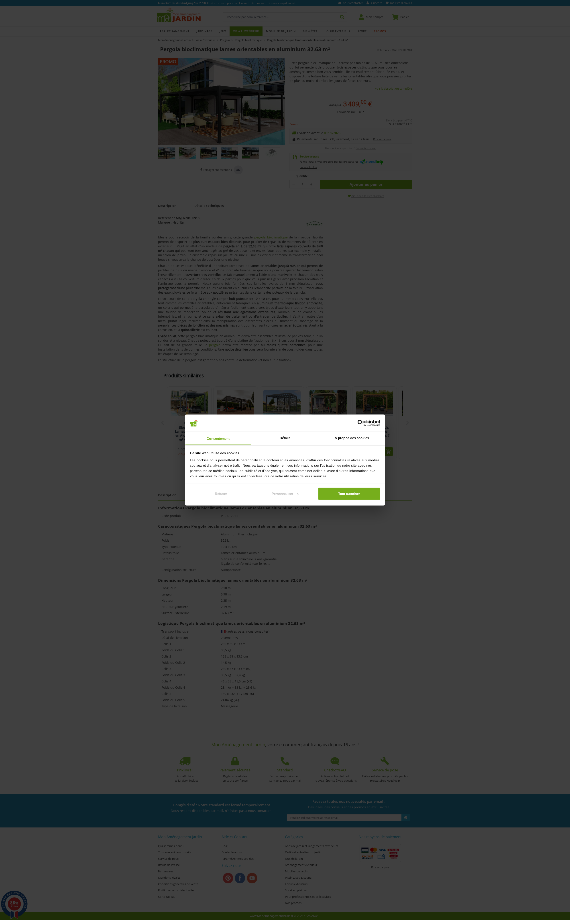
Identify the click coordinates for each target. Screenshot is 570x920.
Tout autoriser (349, 494)
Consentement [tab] (218, 438)
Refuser (221, 494)
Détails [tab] (285, 438)
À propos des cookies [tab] (352, 438)
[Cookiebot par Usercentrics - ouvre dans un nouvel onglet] (360, 423)
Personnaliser (282, 494)
